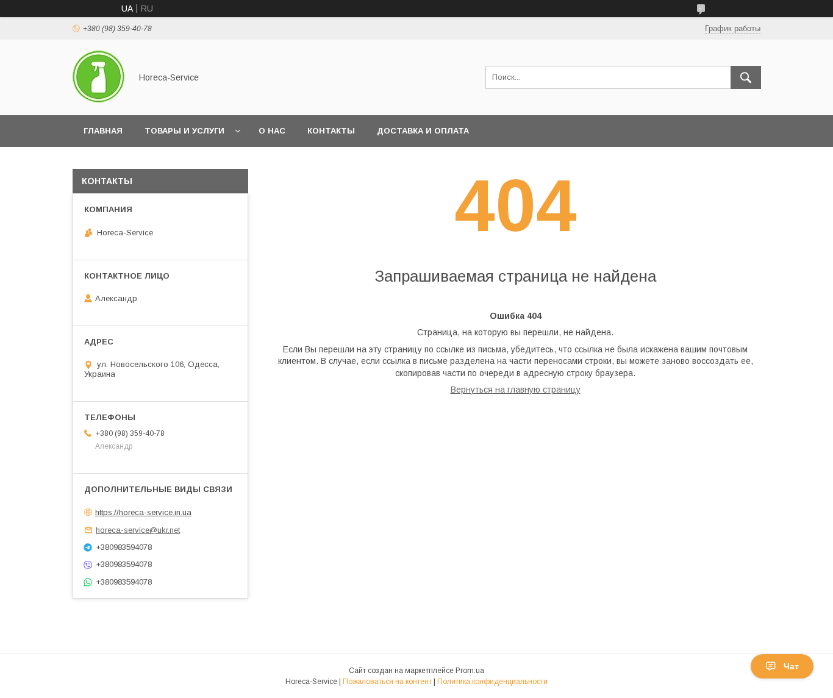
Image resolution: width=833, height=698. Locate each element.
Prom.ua (470, 670)
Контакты (331, 130)
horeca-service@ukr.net (138, 530)
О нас (272, 130)
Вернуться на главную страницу (516, 389)
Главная (103, 130)
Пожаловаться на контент (387, 681)
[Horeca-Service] (98, 99)
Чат (791, 666)
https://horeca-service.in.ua (143, 512)
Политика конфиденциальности (492, 681)
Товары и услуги (184, 130)
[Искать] (746, 77)
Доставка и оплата (423, 130)
